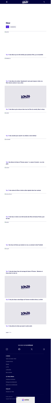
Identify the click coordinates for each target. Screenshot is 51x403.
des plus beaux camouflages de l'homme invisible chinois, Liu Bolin (24, 299)
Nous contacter (9, 372)
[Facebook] (19, 349)
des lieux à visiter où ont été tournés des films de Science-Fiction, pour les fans (25, 217)
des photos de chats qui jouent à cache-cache (19, 326)
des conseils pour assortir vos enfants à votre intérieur (21, 135)
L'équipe (7, 364)
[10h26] (25, 2)
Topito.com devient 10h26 (11, 358)
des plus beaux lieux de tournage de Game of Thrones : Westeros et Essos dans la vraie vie (24, 272)
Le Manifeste (8, 369)
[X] (32, 349)
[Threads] (44, 349)
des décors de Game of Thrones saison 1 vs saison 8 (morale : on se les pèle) (25, 163)
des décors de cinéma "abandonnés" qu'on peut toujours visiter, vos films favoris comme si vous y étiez (24, 82)
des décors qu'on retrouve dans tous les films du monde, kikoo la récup (25, 109)
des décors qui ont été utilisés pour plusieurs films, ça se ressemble (24, 54)
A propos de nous (9, 361)
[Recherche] (44, 1)
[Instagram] (7, 349)
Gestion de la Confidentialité (11, 384)
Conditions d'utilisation (10, 379)
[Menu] (6, 1)
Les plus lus (13, 27)
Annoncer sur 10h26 (10, 391)
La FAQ (7, 367)
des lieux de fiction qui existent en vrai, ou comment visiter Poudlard (24, 245)
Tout (7, 27)
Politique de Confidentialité (11, 382)
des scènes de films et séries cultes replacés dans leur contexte (23, 190)
